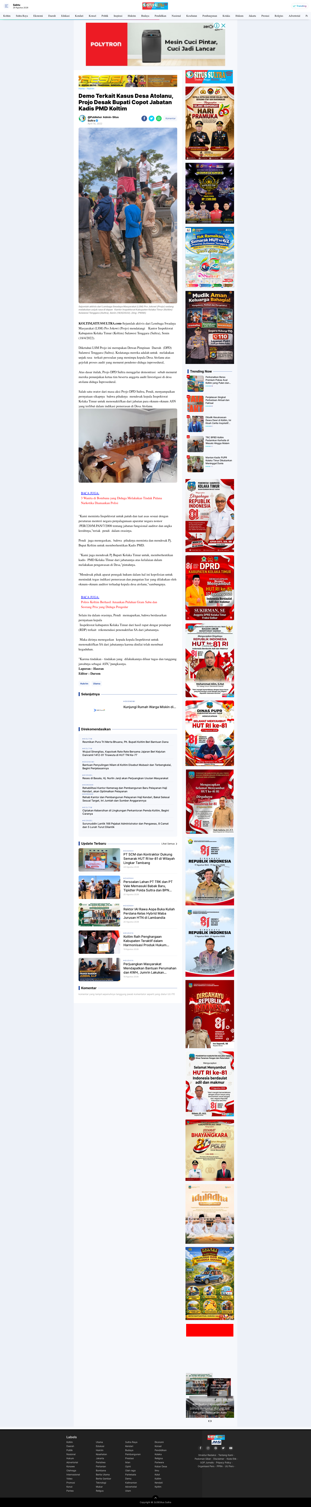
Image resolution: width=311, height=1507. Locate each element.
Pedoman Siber (203, 1458)
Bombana (101, 1470)
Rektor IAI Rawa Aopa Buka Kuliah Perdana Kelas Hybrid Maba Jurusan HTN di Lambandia (149, 913)
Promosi (70, 1482)
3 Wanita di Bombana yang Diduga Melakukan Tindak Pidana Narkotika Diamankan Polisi (121, 500)
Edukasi (65, 15)
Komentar (170, 118)
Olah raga (130, 1470)
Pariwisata (130, 1474)
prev (208, 1421)
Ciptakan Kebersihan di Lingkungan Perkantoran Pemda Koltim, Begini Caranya (125, 812)
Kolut (157, 1474)
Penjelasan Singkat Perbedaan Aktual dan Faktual (217, 400)
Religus (100, 1490)
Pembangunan (209, 15)
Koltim (6, 15)
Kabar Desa (161, 1466)
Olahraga (71, 1470)
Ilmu (157, 1470)
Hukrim (132, 15)
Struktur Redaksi (207, 1455)
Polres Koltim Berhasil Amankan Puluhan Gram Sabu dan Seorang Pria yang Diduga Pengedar (119, 604)
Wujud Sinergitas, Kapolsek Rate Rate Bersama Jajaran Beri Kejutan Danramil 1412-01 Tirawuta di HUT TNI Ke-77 (123, 753)
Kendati (159, 1482)
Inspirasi (118, 15)
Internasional (73, 1474)
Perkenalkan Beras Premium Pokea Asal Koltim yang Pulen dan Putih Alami (217, 380)
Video (69, 1478)
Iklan (127, 1462)
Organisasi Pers (206, 1466)
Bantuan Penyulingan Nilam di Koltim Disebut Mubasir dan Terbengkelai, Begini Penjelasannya (127, 766)
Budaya (145, 15)
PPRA (220, 1466)
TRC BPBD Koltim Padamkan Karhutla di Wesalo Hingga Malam (217, 440)
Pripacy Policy (223, 1462)
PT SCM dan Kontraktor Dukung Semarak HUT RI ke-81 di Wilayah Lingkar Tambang (149, 858)
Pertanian (101, 1466)
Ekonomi (38, 15)
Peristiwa (100, 1462)
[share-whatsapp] (159, 118)
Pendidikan (160, 15)
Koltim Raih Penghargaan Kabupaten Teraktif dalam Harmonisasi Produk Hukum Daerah (145, 941)
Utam (128, 1490)
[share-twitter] (151, 118)
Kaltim (158, 1478)
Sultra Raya (22, 15)
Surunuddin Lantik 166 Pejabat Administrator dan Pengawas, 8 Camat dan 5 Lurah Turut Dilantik (125, 825)
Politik (105, 15)
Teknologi (101, 1482)
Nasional (176, 15)
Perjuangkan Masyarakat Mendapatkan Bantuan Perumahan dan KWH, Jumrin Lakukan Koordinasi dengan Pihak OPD (149, 968)
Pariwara (159, 1462)
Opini (128, 1466)
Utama (96, 683)
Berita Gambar (103, 1478)
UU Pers (229, 1466)
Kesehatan (191, 15)
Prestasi (265, 15)
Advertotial (131, 1486)
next (211, 1421)
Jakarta (252, 15)
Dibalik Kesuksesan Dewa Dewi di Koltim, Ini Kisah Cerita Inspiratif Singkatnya (218, 420)
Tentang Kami (225, 1455)
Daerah (52, 15)
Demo (128, 1478)
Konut (69, 1486)
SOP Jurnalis (207, 1462)
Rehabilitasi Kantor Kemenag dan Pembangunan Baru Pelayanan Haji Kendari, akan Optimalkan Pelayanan (124, 789)
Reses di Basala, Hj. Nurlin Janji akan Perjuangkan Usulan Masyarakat (125, 778)
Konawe (70, 1466)
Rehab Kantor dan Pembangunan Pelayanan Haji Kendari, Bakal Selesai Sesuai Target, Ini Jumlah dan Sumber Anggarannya (126, 799)
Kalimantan (131, 1482)
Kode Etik (231, 1458)
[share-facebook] (144, 118)
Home (82, 88)
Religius (279, 15)
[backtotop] (155, 1498)
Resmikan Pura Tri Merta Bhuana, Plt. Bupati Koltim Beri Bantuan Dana (125, 741)
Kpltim (158, 1486)
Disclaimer (218, 1458)
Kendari (79, 15)
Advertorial (294, 15)
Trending (301, 6)
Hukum (239, 15)
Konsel (92, 15)
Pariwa (70, 1490)
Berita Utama (103, 1474)
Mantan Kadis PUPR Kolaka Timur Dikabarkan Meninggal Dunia (219, 460)
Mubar (99, 1486)
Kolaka (226, 15)
